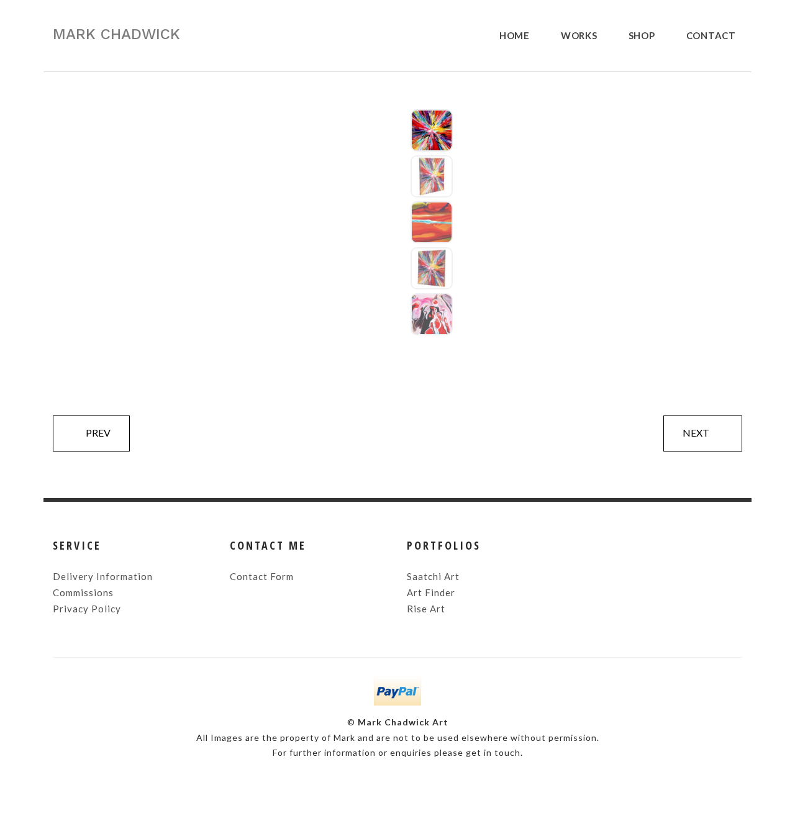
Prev (98, 432)
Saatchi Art (433, 576)
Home (514, 35)
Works (579, 35)
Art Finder (431, 592)
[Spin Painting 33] (432, 130)
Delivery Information (103, 576)
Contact (711, 35)
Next (696, 432)
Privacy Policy (87, 608)
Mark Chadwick (116, 34)
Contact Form (262, 576)
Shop (642, 35)
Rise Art (426, 608)
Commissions (83, 592)
